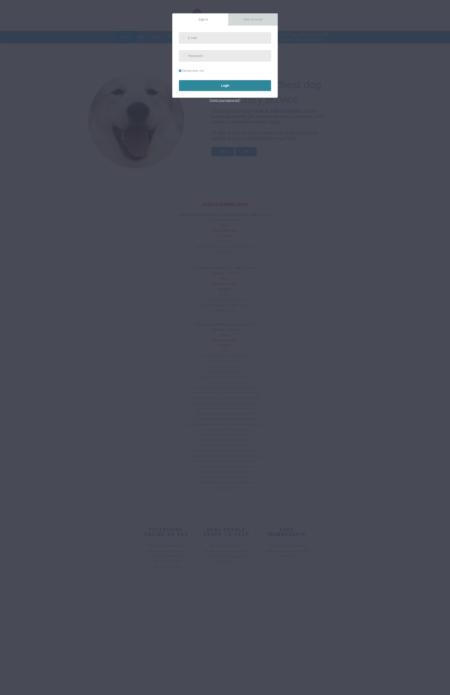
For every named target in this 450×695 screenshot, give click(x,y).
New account (252, 19)
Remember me (193, 71)
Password (183, 56)
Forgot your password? (225, 100)
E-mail (183, 38)
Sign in (203, 19)
